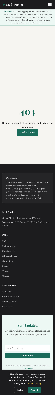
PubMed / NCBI (9, 301)
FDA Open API (22, 222)
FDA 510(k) (7, 291)
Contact (5, 275)
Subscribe (28, 355)
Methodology (8, 246)
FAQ (4, 241)
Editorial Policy (9, 255)
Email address (27, 341)
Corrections (7, 261)
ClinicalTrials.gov (38, 222)
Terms (5, 270)
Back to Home (28, 132)
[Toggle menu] (50, 4)
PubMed (6, 225)
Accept (34, 390)
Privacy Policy (27, 368)
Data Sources (8, 251)
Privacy (5, 266)
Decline (20, 390)
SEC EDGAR (7, 306)
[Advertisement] (27, 54)
